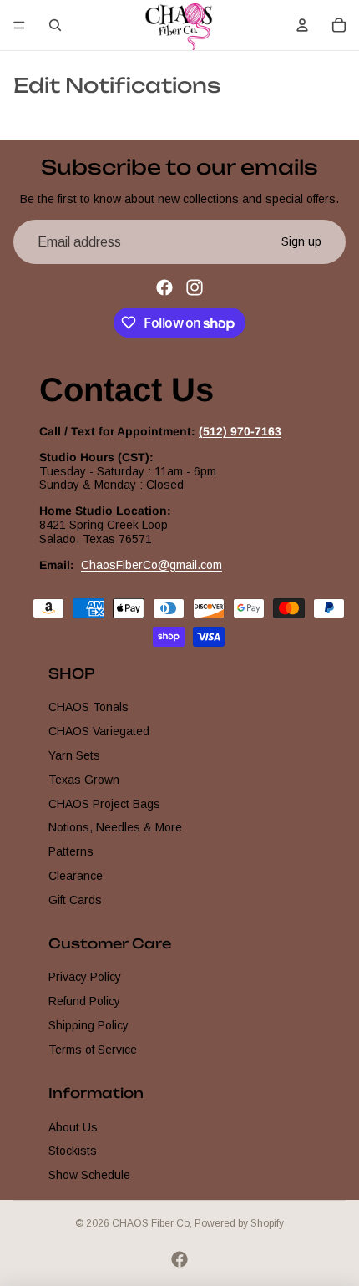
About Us (73, 1126)
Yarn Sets (74, 755)
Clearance (75, 875)
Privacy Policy (84, 977)
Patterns (71, 851)
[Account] (302, 25)
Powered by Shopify (239, 1223)
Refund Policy (84, 1001)
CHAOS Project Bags (104, 803)
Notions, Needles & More (115, 827)
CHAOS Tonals (88, 707)
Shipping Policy (88, 1025)
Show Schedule (89, 1175)
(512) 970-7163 (240, 431)
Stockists (72, 1150)
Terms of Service (92, 1049)
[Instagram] (195, 287)
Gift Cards (75, 899)
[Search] (55, 25)
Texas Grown (83, 779)
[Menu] (19, 25)
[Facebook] (164, 287)
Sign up (301, 241)
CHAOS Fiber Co (151, 1223)
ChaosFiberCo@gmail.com (151, 564)
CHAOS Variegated (98, 731)
